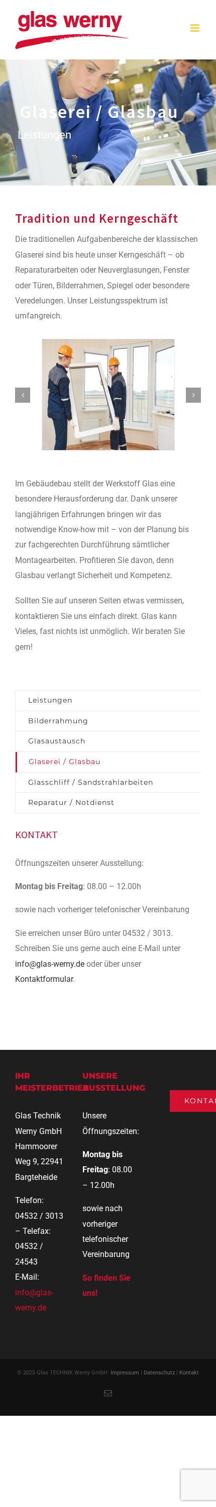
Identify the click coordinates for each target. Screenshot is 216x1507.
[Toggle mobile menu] (195, 28)
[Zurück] (22, 395)
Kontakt (189, 1372)
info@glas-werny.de (49, 964)
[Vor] (193, 395)
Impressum (125, 1372)
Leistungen (50, 700)
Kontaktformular (44, 979)
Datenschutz (159, 1372)
